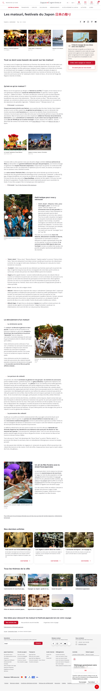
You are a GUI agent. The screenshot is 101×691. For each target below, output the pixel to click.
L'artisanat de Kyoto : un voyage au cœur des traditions (79, 549)
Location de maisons (60, 654)
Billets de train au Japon (34, 656)
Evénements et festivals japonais (13, 627)
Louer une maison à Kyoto (61, 658)
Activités (83, 7)
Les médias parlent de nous (10, 656)
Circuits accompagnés (22, 656)
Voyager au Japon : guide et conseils (38, 589)
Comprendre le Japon (12, 631)
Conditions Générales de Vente (29, 683)
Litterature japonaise (83, 589)
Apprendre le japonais (35, 609)
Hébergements (54, 7)
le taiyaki (37, 482)
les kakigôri (44, 481)
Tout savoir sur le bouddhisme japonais (18, 549)
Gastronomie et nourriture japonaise (14, 589)
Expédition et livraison (9, 669)
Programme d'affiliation (9, 660)
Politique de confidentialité (46, 683)
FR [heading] (67, 2)
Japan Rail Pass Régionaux (34, 658)
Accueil (5, 631)
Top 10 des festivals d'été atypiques (25, 185)
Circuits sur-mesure (21, 660)
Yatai (38, 475)
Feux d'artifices (29, 178)
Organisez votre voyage (51, 622)
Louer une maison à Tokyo (61, 656)
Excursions (43, 7)
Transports (25, 7)
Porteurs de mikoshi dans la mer (61, 49)
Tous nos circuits (21, 654)
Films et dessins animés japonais (14, 609)
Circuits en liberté (21, 658)
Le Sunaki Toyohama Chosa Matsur (13, 153)
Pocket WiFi (48, 658)
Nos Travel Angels (60, 663)
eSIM (47, 656)
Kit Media (6, 663)
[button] (4, 38)
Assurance (57, 683)
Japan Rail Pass (32, 654)
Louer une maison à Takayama (62, 662)
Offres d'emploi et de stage (10, 665)
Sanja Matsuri (36, 121)
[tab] (11, 622)
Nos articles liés (11, 622)
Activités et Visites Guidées (78, 654)
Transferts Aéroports (33, 662)
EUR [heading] (72, 2)
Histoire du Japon (57, 609)
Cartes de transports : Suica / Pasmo (37, 660)
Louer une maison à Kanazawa (62, 660)
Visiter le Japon (13, 7)
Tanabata (50, 176)
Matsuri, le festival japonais (11, 49)
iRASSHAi (6, 671)
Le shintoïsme (19, 105)
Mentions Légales (14, 683)
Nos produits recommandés (30, 622)
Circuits (34, 7)
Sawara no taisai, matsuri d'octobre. (37, 153)
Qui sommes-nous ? (8, 654)
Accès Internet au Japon (70, 7)
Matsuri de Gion (53, 121)
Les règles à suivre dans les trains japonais (49, 549)
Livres (91, 7)
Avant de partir (57, 589)
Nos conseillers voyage (22, 662)
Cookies (64, 683)
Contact (6, 683)
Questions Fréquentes (9, 667)
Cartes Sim (48, 654)
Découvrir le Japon (90, 654)
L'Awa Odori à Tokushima (35, 49)
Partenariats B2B (7, 662)
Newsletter (6, 658)
